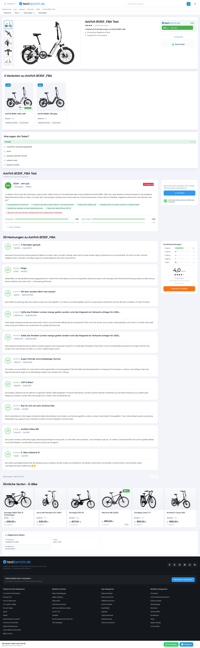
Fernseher (154, 593)
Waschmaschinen (108, 623)
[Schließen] (196, 644)
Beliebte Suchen (59, 589)
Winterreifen (155, 612)
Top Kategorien (107, 589)
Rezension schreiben (179, 289)
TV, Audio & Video (9, 604)
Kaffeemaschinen (107, 601)
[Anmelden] (195, 3)
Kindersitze (154, 615)
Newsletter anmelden (183, 580)
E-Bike (38, 9)
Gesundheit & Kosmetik (12, 630)
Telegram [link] (188, 644)
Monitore (153, 608)
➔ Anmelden (179, 193)
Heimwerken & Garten (11, 619)
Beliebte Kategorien (158, 589)
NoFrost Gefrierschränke (61, 608)
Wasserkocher (106, 619)
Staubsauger (155, 604)
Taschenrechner (107, 615)
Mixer (152, 619)
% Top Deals (155, 626)
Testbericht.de (6, 9)
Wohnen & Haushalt (10, 623)
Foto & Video (8, 608)
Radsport (22, 9)
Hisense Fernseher (59, 604)
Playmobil (56, 601)
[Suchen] (188, 4)
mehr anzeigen (15, 227)
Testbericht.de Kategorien (14, 589)
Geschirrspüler (155, 601)
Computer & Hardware (11, 593)
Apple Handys (155, 623)
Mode (5, 615)
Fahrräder (30, 9)
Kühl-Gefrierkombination (159, 597)
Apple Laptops (57, 597)
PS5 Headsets (57, 623)
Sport (15, 9)
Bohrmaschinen (107, 597)
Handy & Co (7, 597)
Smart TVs (56, 612)
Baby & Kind (7, 634)
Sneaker (55, 615)
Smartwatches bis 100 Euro (62, 619)
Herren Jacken (106, 604)
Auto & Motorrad (9, 601)
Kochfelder (105, 608)
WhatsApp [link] (172, 644)
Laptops (104, 612)
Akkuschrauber (107, 593)
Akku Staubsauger (59, 593)
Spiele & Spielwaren (10, 626)
